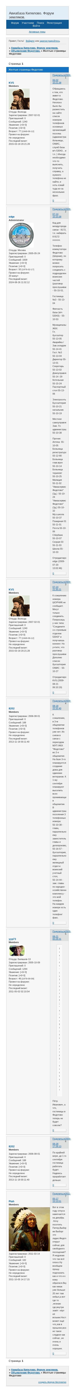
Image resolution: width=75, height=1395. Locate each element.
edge (12, 216)
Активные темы (37, 31)
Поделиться (58, 75)
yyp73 (12, 939)
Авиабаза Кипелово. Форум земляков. (34, 48)
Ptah (11, 1201)
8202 (12, 708)
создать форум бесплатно (52, 1382)
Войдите (30, 41)
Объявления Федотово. (25, 50)
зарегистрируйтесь (50, 41)
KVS (11, 82)
